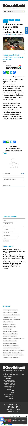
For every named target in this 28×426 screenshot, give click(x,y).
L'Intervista (7, 338)
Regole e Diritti (16, 352)
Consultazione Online (9, 317)
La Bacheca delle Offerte (9, 340)
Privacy (10, 412)
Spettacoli (7, 357)
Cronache (17, 19)
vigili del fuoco (8, 55)
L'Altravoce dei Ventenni (10, 333)
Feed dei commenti (9, 396)
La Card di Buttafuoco (9, 343)
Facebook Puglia (9, 386)
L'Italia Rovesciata (18, 338)
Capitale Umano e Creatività (11, 314)
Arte (15, 310)
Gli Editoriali (7, 321)
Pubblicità (13, 407)
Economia (17, 319)
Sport (16, 357)
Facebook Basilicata (9, 381)
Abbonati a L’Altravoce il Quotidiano (13, 370)
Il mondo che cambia (9, 326)
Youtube (9, 389)
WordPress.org (10, 398)
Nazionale (13, 350)
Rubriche (6, 355)
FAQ (17, 412)
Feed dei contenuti (9, 394)
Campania (5, 19)
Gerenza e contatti (13, 405)
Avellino (11, 19)
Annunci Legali (7, 310)
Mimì (5, 350)
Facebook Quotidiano (9, 380)
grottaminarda (18, 57)
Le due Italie (7, 348)
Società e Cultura (17, 355)
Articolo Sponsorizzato (10, 312)
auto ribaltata (7, 59)
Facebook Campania (9, 384)
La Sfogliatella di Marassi (10, 345)
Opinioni (21, 350)
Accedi (22, 173)
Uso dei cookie (13, 409)
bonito (11, 57)
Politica (7, 352)
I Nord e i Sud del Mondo (10, 331)
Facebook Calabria (9, 383)
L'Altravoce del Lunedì (9, 336)
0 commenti (20, 34)
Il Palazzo (7, 329)
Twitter (9, 387)
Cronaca (5, 22)
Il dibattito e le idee (9, 324)
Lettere (17, 348)
